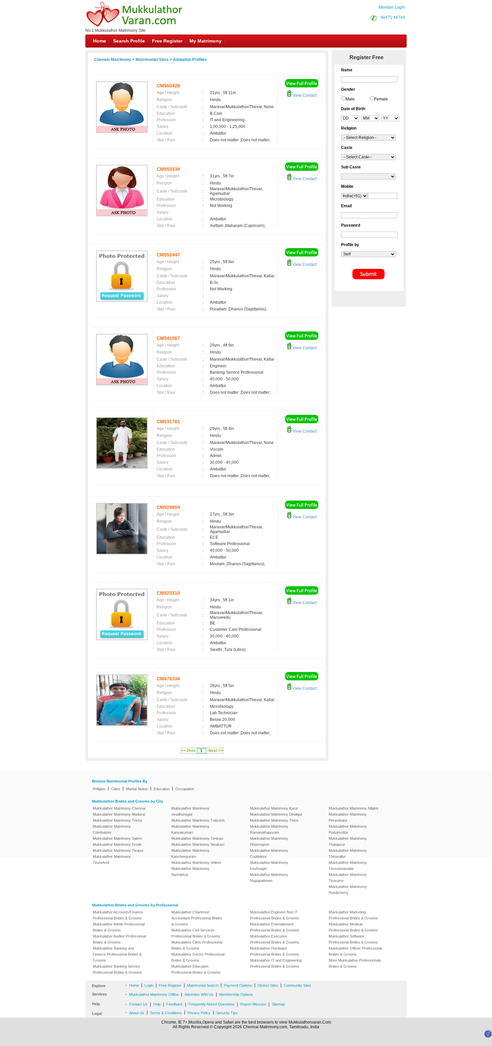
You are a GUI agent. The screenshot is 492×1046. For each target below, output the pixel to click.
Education (162, 789)
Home (99, 41)
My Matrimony (205, 41)
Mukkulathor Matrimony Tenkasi (197, 838)
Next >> (216, 750)
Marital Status (137, 789)
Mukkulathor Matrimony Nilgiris (354, 808)
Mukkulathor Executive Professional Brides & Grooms (274, 939)
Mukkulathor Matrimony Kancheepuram (190, 853)
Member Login (392, 7)
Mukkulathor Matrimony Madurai (119, 814)
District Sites (268, 985)
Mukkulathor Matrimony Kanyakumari (190, 829)
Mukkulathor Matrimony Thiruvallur (348, 853)
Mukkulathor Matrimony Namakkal (190, 872)
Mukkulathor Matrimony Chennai (119, 808)
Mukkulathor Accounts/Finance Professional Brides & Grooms (118, 915)
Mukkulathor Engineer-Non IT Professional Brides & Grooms (274, 915)
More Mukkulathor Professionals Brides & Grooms (355, 963)
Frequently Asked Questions (211, 1004)
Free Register (167, 41)
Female (381, 99)
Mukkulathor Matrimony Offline (154, 994)
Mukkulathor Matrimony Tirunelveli (112, 859)
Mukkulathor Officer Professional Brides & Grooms (355, 951)
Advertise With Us (199, 994)
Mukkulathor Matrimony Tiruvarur (348, 878)
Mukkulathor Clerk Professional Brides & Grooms (196, 945)
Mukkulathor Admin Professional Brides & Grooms (119, 927)
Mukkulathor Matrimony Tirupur (118, 850)
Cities (115, 789)
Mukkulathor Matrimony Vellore (196, 863)
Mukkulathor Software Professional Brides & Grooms (353, 939)
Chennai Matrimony (112, 59)
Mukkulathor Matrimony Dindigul (276, 814)
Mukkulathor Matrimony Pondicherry (348, 890)
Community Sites (297, 985)
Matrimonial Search (202, 985)
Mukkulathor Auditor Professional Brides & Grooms (119, 939)
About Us (136, 1013)
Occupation (184, 789)
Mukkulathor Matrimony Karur (274, 808)
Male (350, 99)
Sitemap (278, 1004)
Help (157, 1004)
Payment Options (238, 985)
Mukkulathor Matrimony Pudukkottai (348, 829)
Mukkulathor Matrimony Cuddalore (269, 853)
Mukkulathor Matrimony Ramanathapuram (269, 829)
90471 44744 (393, 17)
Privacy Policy (199, 1013)
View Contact (304, 95)
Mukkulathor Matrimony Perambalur (348, 817)
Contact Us (138, 1004)
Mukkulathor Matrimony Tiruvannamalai (348, 866)
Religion (99, 789)
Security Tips (227, 1013)
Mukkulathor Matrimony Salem (117, 838)
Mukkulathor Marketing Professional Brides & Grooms (353, 915)
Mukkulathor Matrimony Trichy (117, 820)
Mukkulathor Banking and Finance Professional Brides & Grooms (117, 954)
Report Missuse (253, 1004)
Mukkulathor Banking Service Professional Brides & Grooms (117, 969)
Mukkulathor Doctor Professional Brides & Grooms (198, 957)
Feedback (174, 1004)
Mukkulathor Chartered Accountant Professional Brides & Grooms (196, 918)
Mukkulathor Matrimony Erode (117, 844)
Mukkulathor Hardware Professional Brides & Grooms (274, 951)
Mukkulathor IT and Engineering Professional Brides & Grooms (276, 963)
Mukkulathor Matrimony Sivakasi (197, 844)
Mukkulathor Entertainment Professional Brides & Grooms (274, 927)
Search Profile (129, 41)
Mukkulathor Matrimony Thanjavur (348, 841)
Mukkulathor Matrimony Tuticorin (198, 820)
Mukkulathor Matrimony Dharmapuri (269, 841)
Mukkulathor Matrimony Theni (274, 820)
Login (149, 985)
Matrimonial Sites (152, 59)
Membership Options (236, 994)
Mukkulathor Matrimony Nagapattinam (269, 878)
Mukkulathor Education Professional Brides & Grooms (196, 969)
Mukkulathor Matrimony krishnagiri (269, 866)
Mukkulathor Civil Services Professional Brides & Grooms (196, 933)
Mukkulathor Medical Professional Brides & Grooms (353, 927)
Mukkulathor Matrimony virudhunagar (190, 811)
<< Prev (188, 750)
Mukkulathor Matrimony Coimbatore (112, 829)
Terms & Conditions (166, 1013)
